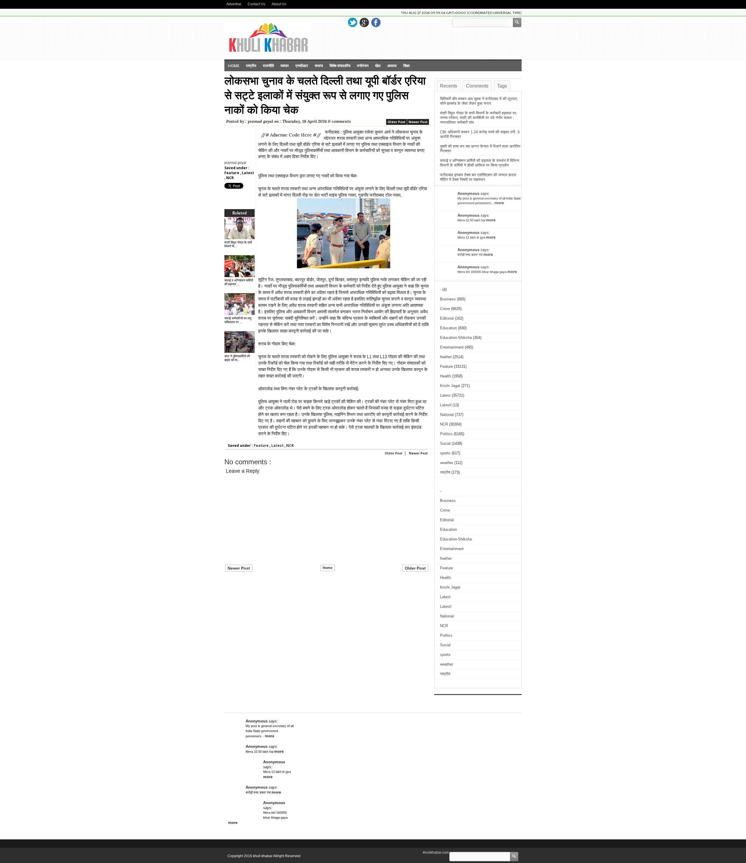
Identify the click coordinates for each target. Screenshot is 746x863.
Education (448, 328)
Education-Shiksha (456, 337)
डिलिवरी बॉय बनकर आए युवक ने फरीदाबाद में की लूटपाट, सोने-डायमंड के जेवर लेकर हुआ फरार (479, 101)
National (447, 414)
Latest (248, 172)
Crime (445, 309)
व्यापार (285, 65)
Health (445, 376)
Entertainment (452, 347)
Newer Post (418, 122)
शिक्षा (406, 65)
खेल (378, 65)
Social (445, 443)
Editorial (447, 318)
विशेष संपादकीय (340, 65)
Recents (448, 85)
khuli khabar (263, 856)
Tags (502, 85)
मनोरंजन (362, 65)
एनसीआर (301, 65)
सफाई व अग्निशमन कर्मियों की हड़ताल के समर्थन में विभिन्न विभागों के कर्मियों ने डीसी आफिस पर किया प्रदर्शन (479, 162)
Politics (446, 434)
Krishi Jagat (450, 386)
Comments (477, 85)
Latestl (445, 405)
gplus (364, 22)
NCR (230, 177)
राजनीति (268, 65)
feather (446, 357)
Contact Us (256, 4)
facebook (376, 22)
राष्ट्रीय (251, 65)
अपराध (392, 65)
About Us (279, 4)
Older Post (396, 122)
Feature (232, 172)
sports (445, 453)
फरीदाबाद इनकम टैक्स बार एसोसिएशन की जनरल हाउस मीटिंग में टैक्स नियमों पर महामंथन (478, 177)
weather (446, 463)
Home (233, 65)
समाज (319, 65)
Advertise (233, 4)
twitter (353, 22)
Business (448, 299)
